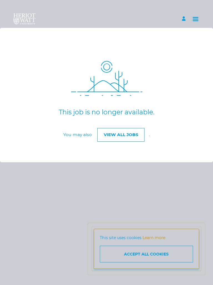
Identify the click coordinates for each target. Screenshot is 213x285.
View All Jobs (121, 134)
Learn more (154, 237)
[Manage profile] (184, 19)
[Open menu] (195, 19)
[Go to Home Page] (24, 18)
